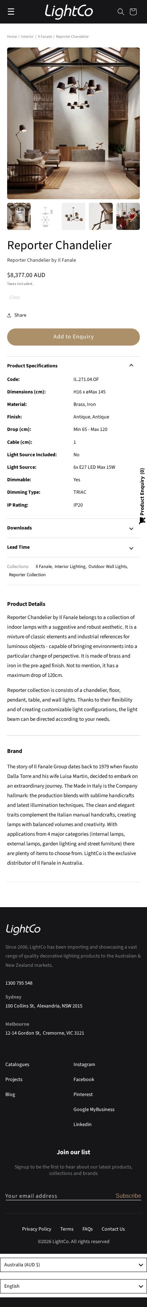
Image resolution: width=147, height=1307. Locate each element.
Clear (14, 297)
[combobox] (73, 1265)
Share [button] (20, 315)
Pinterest (83, 1094)
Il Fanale (45, 36)
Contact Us (113, 1229)
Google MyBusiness (94, 1109)
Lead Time (18, 547)
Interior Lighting (70, 566)
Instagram (84, 1064)
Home (12, 36)
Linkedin (83, 1124)
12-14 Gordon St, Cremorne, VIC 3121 (44, 1033)
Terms (67, 1229)
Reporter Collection (27, 575)
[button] (121, 12)
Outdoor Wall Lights (107, 566)
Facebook (84, 1079)
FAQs (87, 1229)
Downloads (19, 528)
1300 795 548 (18, 983)
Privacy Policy (36, 1229)
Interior (27, 36)
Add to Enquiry (74, 337)
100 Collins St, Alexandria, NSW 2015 (43, 1006)
